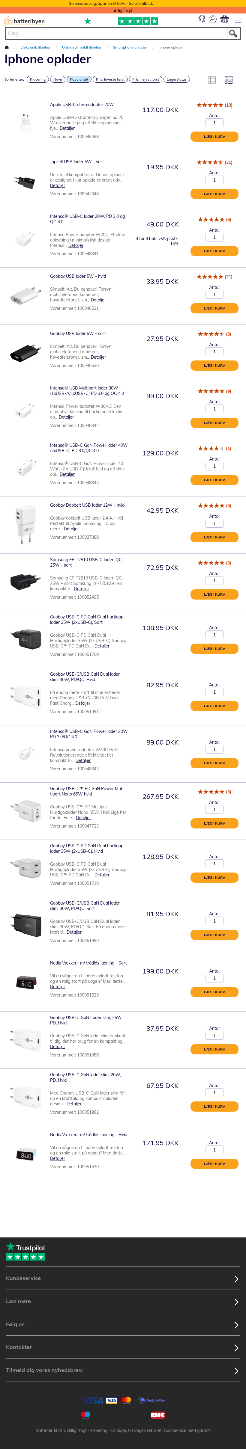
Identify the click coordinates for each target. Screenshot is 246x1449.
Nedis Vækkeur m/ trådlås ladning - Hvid (88, 1134)
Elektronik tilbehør (36, 47)
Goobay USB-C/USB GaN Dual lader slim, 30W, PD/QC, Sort (85, 905)
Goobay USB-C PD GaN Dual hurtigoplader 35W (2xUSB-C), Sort (87, 619)
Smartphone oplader (130, 47)
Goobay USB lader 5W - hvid (78, 276)
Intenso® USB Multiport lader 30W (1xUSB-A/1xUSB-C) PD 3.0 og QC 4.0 (87, 390)
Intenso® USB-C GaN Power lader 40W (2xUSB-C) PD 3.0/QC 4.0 (89, 448)
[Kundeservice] (202, 21)
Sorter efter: (14, 79)
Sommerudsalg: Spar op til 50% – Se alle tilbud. (111, 3)
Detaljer (67, 128)
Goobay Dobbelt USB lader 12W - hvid (87, 505)
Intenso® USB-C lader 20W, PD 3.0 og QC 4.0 (87, 219)
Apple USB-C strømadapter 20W (82, 104)
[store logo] (24, 20)
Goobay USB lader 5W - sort (78, 333)
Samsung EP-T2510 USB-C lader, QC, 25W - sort (86, 562)
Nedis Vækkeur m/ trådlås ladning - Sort (88, 963)
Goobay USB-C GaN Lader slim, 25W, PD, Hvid (86, 1020)
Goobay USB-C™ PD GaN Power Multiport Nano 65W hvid (87, 791)
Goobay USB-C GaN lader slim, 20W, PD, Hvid (85, 1077)
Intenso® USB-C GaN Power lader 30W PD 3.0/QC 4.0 (89, 734)
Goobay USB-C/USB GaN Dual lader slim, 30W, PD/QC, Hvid (85, 676)
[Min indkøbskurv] (224, 18)
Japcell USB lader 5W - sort (77, 161)
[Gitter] (212, 80)
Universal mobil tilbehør (82, 47)
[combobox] (123, 33)
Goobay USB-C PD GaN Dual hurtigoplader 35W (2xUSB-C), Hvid (87, 848)
